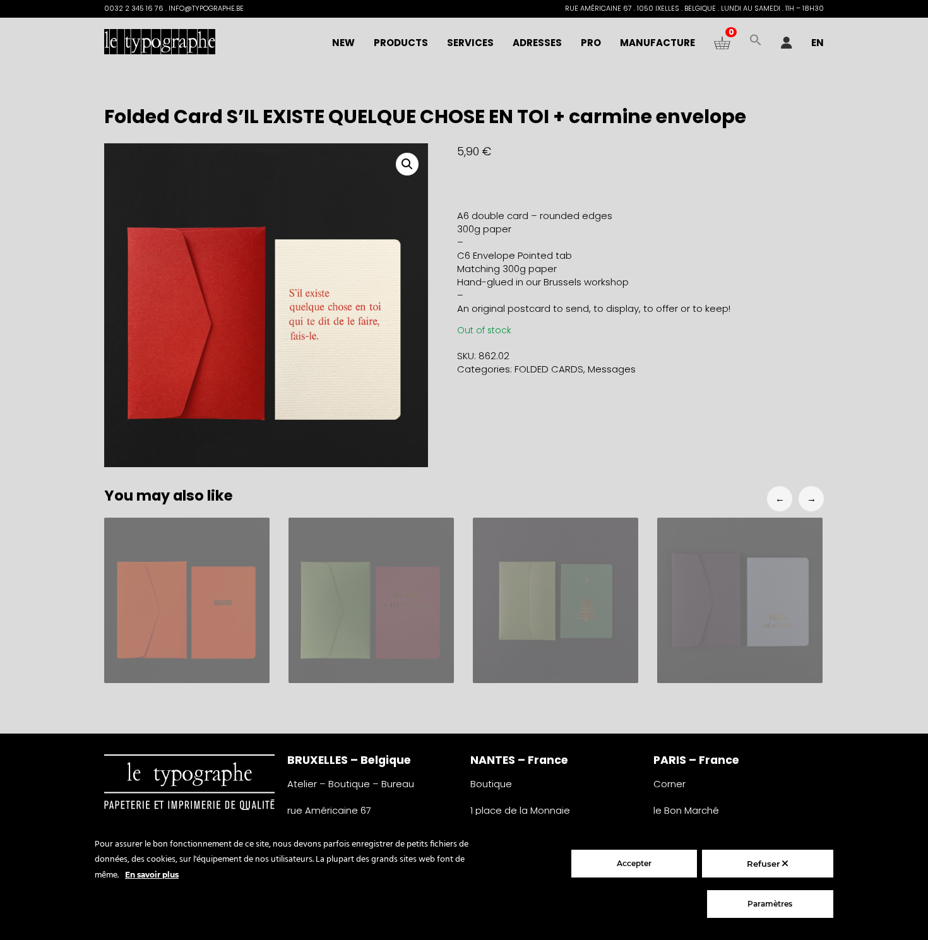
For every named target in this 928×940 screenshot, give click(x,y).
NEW (343, 42)
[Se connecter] (786, 43)
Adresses (537, 42)
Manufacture (657, 42)
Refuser (764, 864)
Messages (612, 369)
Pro (591, 42)
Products (401, 42)
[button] (755, 43)
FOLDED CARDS (549, 369)
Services (470, 42)
